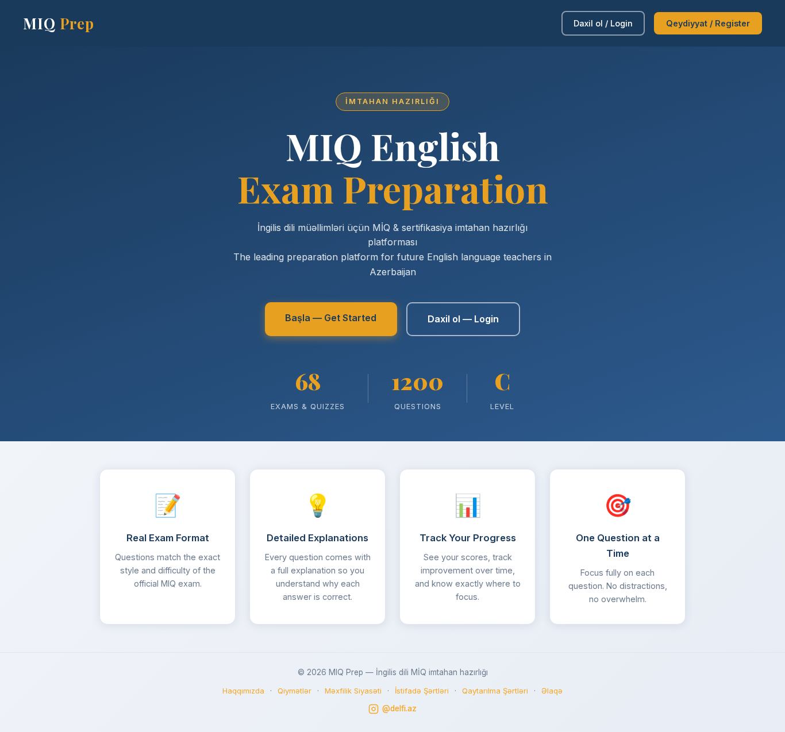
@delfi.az (399, 708)
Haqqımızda (243, 690)
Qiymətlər (294, 690)
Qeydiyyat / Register (708, 23)
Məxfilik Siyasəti (353, 690)
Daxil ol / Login (603, 23)
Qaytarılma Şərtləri (495, 690)
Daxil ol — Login (463, 319)
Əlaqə (552, 690)
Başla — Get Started (330, 317)
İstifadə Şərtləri (422, 690)
